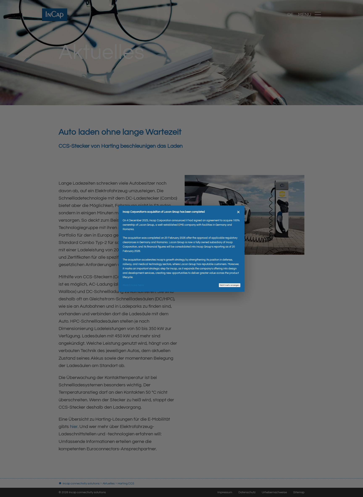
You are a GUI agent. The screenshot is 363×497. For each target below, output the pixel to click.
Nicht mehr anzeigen (229, 285)
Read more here (133, 285)
